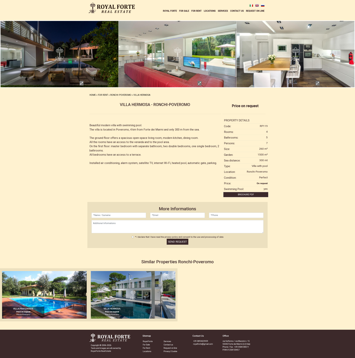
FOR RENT (103, 95)
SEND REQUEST (177, 241)
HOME (92, 95)
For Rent (146, 348)
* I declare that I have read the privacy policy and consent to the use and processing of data (179, 237)
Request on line (170, 348)
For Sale (146, 345)
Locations (147, 351)
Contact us (168, 345)
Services (167, 341)
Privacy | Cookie (170, 351)
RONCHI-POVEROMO (120, 95)
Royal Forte (148, 341)
